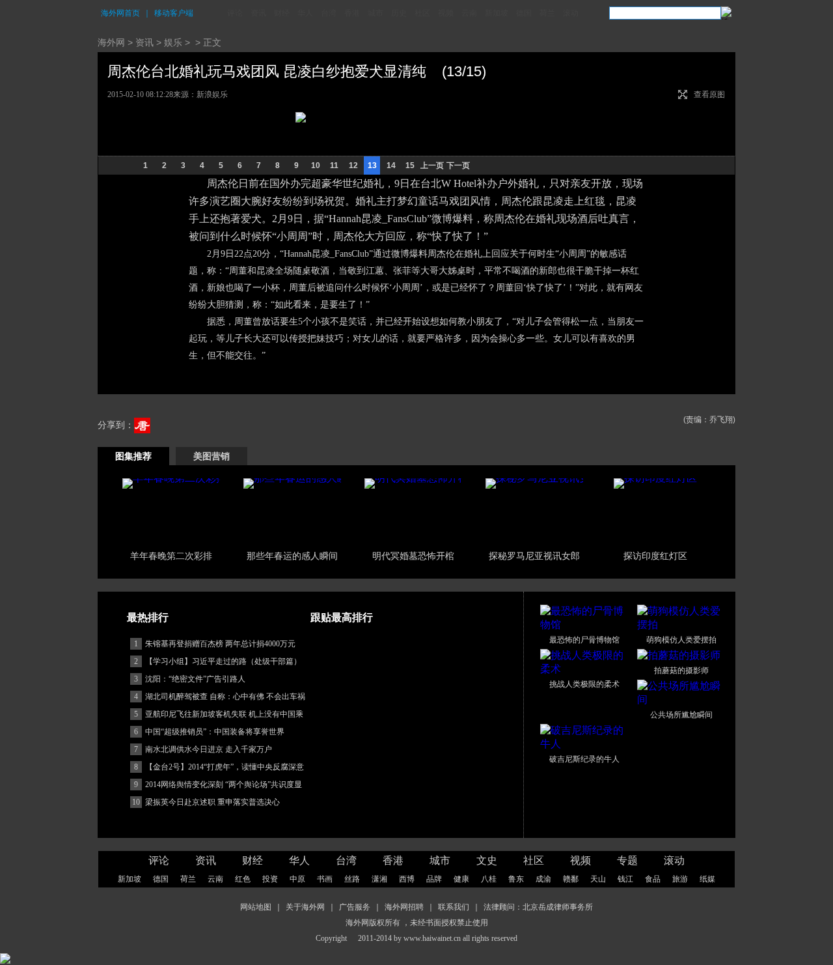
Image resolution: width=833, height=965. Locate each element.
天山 (598, 879)
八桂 (489, 879)
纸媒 (707, 879)
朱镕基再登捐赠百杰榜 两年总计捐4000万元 (220, 643)
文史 (486, 860)
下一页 (458, 165)
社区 (422, 13)
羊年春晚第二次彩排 (171, 556)
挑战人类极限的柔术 (584, 684)
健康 (461, 879)
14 (391, 165)
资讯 (258, 13)
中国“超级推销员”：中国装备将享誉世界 (214, 731)
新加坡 (496, 13)
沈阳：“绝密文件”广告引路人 (195, 679)
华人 (305, 13)
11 (334, 165)
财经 (282, 13)
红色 (243, 879)
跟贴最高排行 (341, 617)
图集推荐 (133, 456)
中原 (297, 879)
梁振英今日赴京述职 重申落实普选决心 (212, 802)
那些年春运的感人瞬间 (292, 556)
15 (410, 165)
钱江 (625, 879)
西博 (407, 879)
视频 (446, 13)
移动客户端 (173, 13)
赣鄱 (571, 879)
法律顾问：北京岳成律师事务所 (538, 907)
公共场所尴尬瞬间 (681, 714)
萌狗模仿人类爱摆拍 (681, 639)
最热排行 (148, 617)
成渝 (543, 879)
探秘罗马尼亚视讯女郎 (534, 556)
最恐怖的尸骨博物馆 (584, 639)
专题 (627, 860)
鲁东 (516, 879)
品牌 (434, 879)
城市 (375, 13)
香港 (352, 13)
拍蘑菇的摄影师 (681, 670)
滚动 (571, 13)
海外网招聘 (404, 907)
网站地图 (255, 907)
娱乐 (173, 42)
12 (353, 165)
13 (372, 165)
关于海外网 (305, 907)
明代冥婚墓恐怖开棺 (413, 556)
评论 (235, 13)
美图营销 (211, 456)
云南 (469, 13)
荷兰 (547, 13)
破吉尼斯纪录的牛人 (584, 759)
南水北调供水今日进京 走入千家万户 (208, 749)
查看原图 (709, 94)
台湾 (328, 13)
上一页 (432, 165)
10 (315, 165)
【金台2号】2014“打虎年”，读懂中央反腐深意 (224, 766)
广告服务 (354, 907)
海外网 (111, 42)
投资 (270, 879)
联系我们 (453, 907)
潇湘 (379, 879)
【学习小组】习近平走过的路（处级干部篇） (223, 661)
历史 (399, 13)
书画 (325, 879)
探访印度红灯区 (655, 556)
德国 (524, 13)
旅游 (680, 879)
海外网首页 (120, 13)
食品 (653, 879)
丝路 (352, 879)
